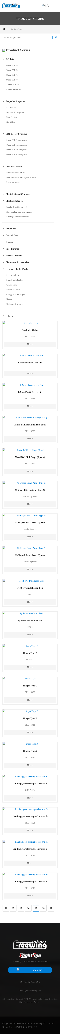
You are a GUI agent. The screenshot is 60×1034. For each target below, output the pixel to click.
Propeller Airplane (15, 101)
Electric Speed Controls (18, 194)
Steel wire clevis (12, 275)
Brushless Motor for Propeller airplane (21, 177)
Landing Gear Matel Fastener (17, 217)
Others (9, 316)
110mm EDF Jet (12, 85)
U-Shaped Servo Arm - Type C (30, 490)
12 (13, 908)
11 (6, 908)
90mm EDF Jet (12, 80)
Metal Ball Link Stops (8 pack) (30, 457)
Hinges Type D (30, 653)
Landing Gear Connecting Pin (17, 207)
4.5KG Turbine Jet (13, 89)
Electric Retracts (14, 201)
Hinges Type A (30, 751)
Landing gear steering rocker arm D (30, 816)
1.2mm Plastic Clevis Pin (30, 392)
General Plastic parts (17, 269)
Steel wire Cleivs (30, 330)
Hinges (9, 299)
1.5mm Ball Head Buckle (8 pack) (30, 425)
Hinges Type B (30, 718)
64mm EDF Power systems (16, 140)
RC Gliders (10, 122)
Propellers (11, 228)
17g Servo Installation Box (30, 588)
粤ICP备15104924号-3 (27, 1027)
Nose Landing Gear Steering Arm (19, 212)
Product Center (16, 29)
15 (36, 908)
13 (21, 908)
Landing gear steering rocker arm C (30, 849)
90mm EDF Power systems (16, 154)
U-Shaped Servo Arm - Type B (30, 522)
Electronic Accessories (17, 262)
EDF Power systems (16, 134)
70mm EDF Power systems (16, 145)
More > (30, 344)
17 (51, 908)
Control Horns (11, 285)
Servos (9, 242)
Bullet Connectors (13, 290)
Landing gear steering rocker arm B (30, 881)
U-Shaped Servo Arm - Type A (30, 555)
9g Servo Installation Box (30, 620)
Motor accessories (13, 182)
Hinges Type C (30, 686)
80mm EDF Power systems (16, 150)
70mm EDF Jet (12, 70)
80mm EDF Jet (12, 75)
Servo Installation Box (14, 280)
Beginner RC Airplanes (15, 112)
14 (28, 908)
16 (43, 908)
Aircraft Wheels (14, 255)
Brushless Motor (14, 166)
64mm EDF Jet (12, 65)
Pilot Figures (12, 249)
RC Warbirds (11, 107)
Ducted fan (12, 235)
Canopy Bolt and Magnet (15, 294)
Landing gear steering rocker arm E (30, 783)
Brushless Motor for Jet (15, 173)
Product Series (17, 50)
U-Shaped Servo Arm (14, 304)
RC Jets (10, 59)
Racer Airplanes (12, 117)
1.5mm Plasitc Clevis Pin (30, 362)
